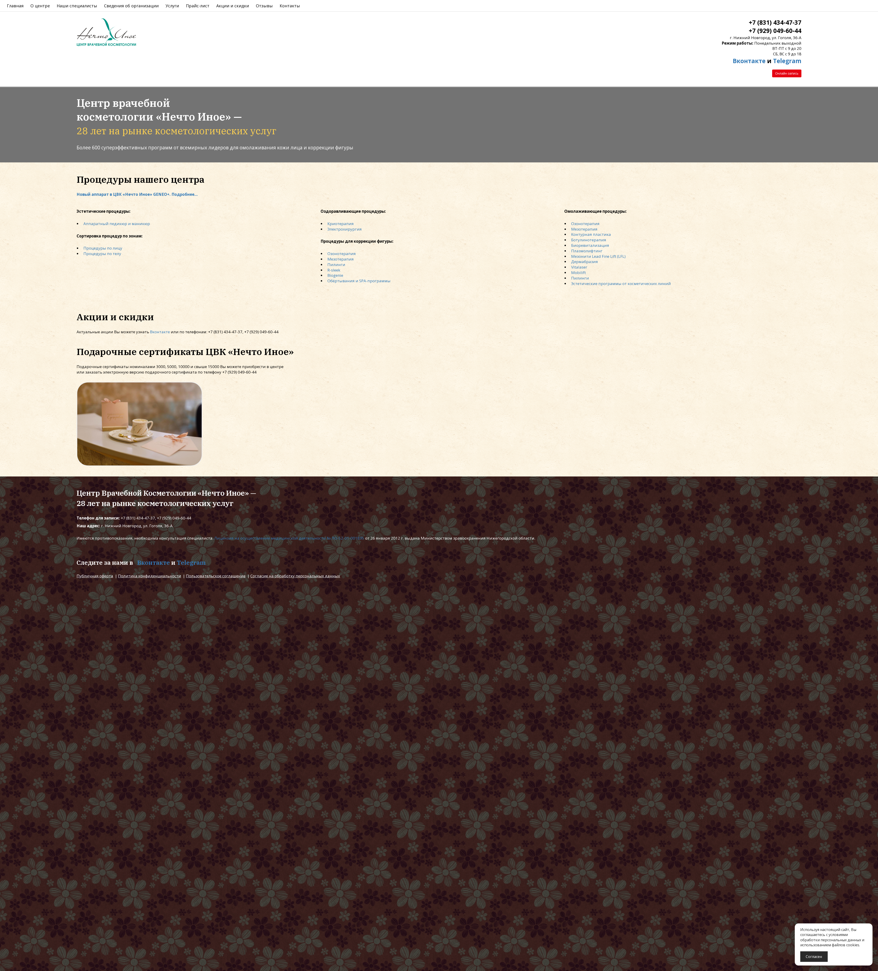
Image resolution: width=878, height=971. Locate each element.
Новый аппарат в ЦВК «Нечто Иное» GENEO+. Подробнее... (137, 194)
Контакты (290, 5)
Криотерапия (340, 223)
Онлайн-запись (786, 73)
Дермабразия (584, 261)
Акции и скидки (232, 5)
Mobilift (578, 272)
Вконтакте (749, 61)
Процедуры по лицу (102, 248)
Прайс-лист (197, 5)
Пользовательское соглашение (216, 575)
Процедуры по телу (102, 253)
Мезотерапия (340, 259)
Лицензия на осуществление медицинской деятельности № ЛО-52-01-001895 (289, 538)
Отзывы (264, 5)
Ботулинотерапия (588, 239)
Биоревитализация (590, 245)
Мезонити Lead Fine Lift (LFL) (598, 256)
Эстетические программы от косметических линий (621, 283)
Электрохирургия (344, 229)
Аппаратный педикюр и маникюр (116, 223)
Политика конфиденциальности (149, 575)
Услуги (172, 5)
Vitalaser (579, 267)
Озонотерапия (341, 253)
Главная (15, 5)
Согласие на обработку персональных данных (295, 575)
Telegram (787, 61)
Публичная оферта (95, 575)
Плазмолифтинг (586, 250)
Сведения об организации (131, 5)
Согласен (814, 956)
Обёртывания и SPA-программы (359, 280)
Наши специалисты (77, 5)
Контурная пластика (591, 234)
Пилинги (336, 264)
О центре (40, 5)
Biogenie (335, 275)
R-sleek (333, 270)
